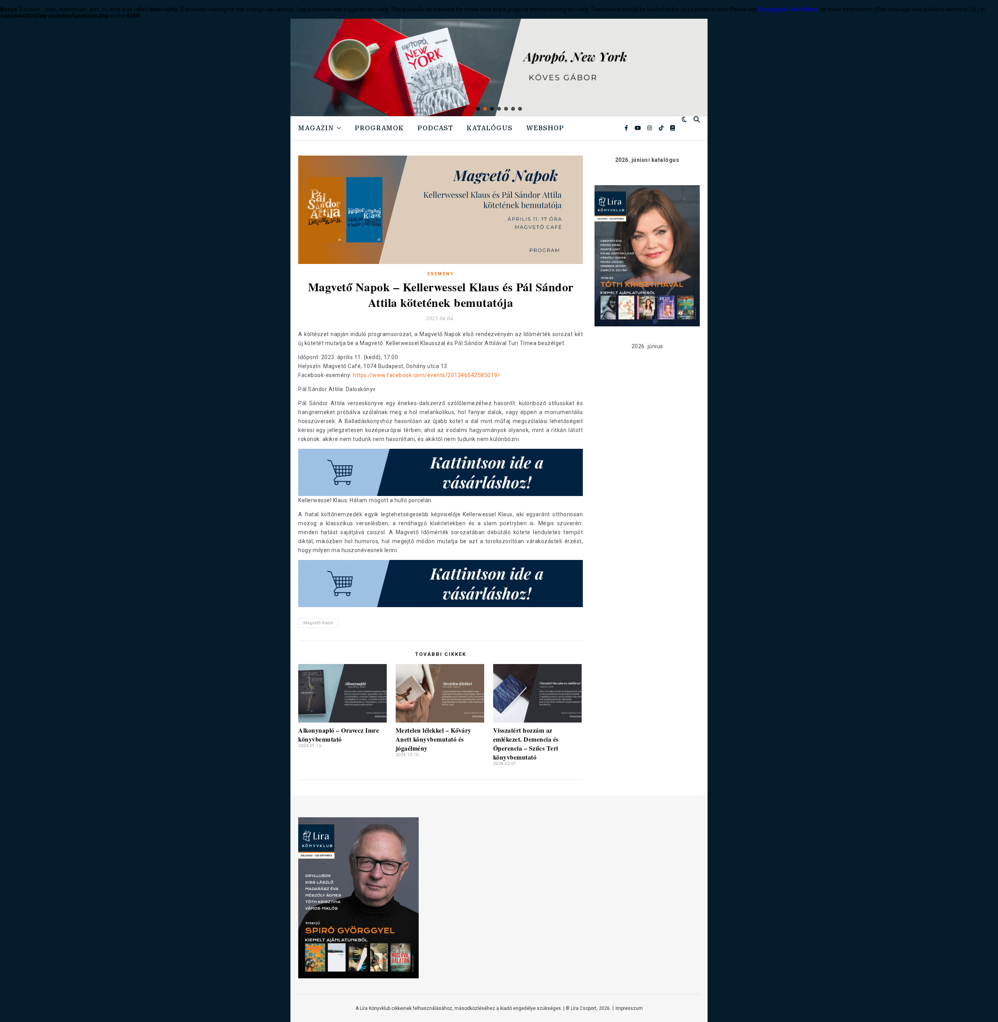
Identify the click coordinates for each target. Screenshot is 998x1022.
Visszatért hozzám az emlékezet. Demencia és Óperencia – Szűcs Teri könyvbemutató (526, 744)
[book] (672, 128)
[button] (499, 67)
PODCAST (435, 128)
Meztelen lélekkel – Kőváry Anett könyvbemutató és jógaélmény (433, 739)
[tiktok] (662, 128)
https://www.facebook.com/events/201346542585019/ (426, 375)
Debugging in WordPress (788, 9)
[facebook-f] (627, 128)
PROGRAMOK (379, 128)
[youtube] (638, 128)
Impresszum (629, 1008)
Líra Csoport (583, 1008)
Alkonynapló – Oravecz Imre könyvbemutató (338, 735)
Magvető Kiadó (318, 622)
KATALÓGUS (490, 128)
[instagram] (650, 128)
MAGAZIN (316, 128)
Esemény (440, 273)
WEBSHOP (545, 128)
